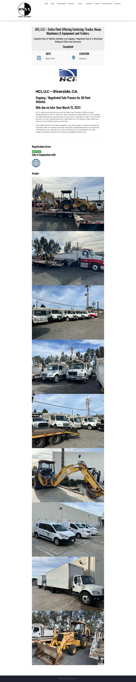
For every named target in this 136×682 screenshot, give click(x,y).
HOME (46, 4)
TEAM (80, 4)
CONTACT (117, 4)
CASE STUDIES (61, 4)
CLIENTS (97, 4)
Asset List (36, 151)
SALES (52, 4)
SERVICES (71, 4)
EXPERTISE (89, 4)
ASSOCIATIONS (107, 4)
